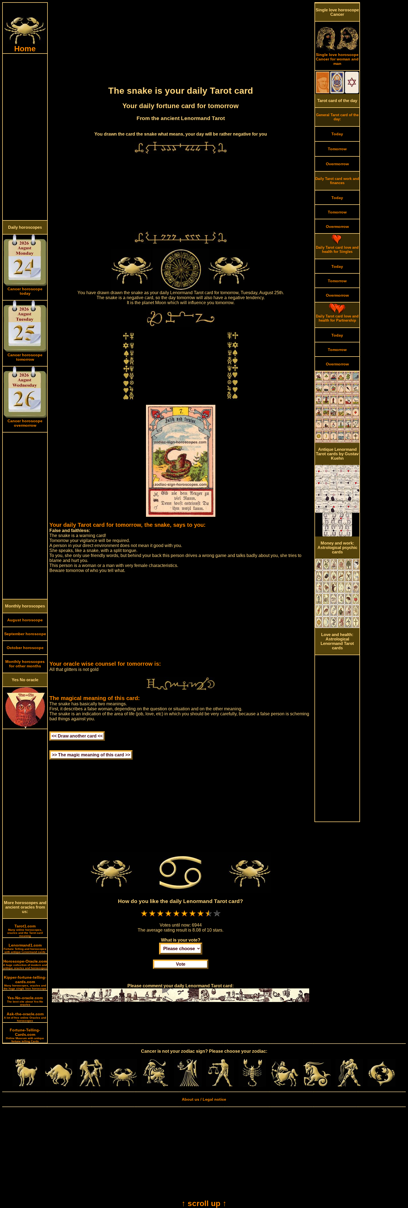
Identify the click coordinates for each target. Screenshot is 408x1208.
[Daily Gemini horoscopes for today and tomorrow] (91, 1085)
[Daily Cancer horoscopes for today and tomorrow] (123, 1085)
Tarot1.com (25, 930)
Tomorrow (337, 149)
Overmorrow (337, 164)
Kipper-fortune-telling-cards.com (25, 982)
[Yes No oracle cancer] (25, 727)
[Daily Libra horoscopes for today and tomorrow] (220, 1085)
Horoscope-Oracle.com (25, 964)
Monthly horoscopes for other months (25, 663)
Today (337, 134)
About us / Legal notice (204, 1099)
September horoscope (25, 634)
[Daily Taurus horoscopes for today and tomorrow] (59, 1085)
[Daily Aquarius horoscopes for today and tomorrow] (349, 1085)
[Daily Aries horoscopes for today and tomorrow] (26, 1085)
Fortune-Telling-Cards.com (25, 1035)
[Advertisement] (25, 137)
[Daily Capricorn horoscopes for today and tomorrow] (317, 1085)
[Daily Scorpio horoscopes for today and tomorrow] (252, 1085)
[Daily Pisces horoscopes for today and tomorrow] (382, 1085)
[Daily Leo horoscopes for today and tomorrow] (155, 1085)
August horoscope (25, 620)
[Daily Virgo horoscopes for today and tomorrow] (188, 1085)
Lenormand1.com (25, 948)
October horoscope (25, 647)
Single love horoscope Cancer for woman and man (337, 59)
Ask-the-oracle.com (25, 1017)
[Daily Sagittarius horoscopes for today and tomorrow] (285, 1085)
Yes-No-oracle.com (25, 1001)
